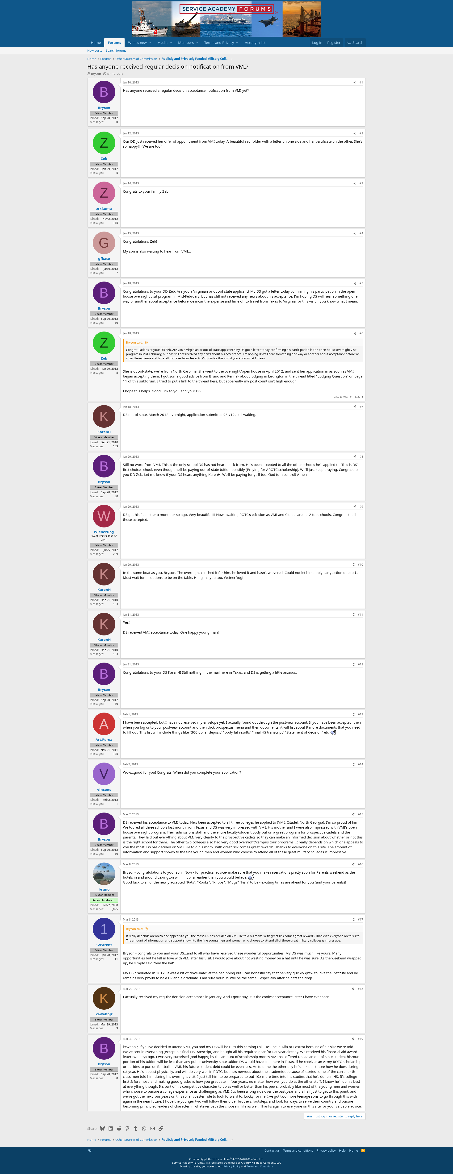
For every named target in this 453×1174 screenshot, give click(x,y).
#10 (360, 565)
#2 (361, 133)
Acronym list (255, 42)
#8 (361, 457)
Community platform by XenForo (226, 1159)
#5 (361, 283)
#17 (360, 919)
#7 (361, 407)
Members (186, 42)
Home (96, 42)
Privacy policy (326, 1150)
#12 (360, 664)
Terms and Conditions (260, 1166)
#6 (361, 333)
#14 (360, 764)
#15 (360, 814)
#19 (360, 1039)
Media (162, 42)
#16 (360, 864)
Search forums (116, 50)
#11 (360, 615)
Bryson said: (134, 342)
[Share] (355, 82)
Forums (114, 42)
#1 (361, 82)
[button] (150, 42)
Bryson (96, 73)
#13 (360, 714)
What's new (137, 42)
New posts (94, 50)
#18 (360, 989)
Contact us (272, 1150)
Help (342, 1150)
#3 (361, 183)
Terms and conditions (298, 1150)
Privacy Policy (231, 1166)
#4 (361, 233)
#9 (361, 507)
